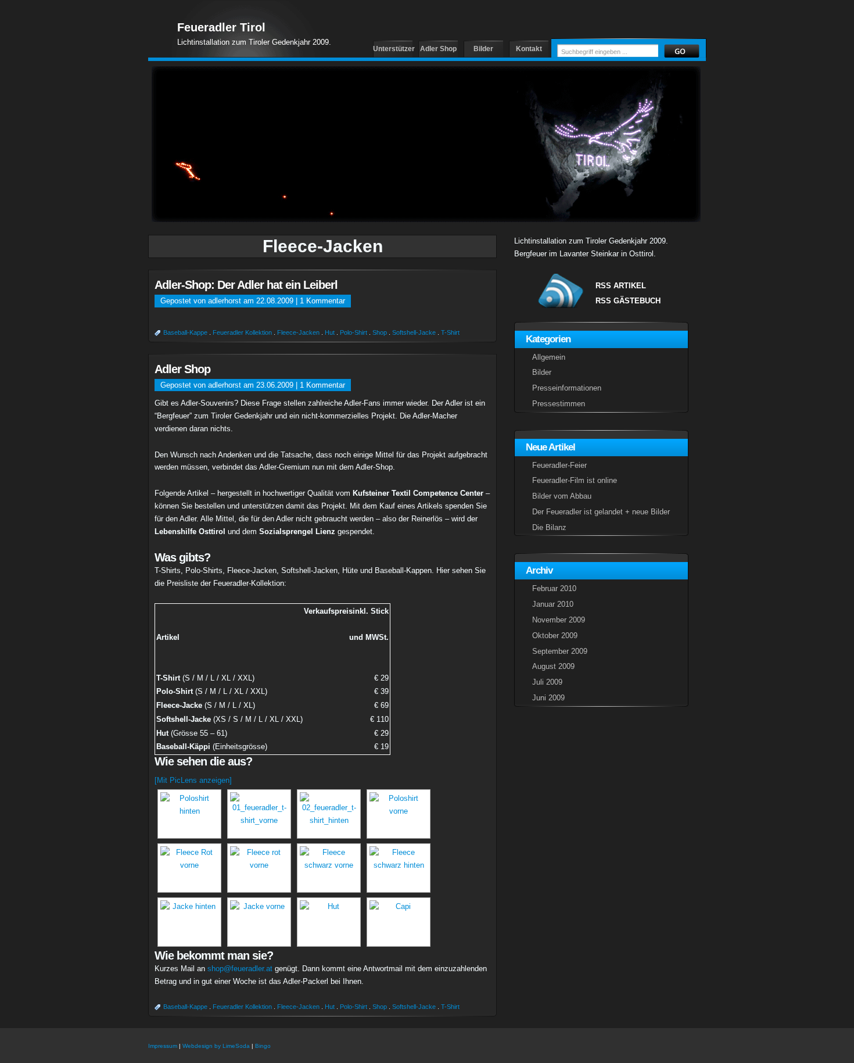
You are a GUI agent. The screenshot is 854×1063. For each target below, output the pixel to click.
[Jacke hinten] (188, 922)
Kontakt (529, 49)
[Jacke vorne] (257, 922)
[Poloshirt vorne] (397, 814)
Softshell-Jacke (414, 332)
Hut (330, 332)
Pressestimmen (558, 403)
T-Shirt (450, 332)
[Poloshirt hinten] (188, 814)
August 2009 (553, 666)
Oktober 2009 (554, 635)
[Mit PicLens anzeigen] (193, 780)
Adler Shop (438, 49)
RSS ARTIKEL (620, 285)
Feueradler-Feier (559, 465)
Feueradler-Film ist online (574, 480)
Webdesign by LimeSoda (216, 1046)
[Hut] (327, 922)
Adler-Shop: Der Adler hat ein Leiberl (246, 284)
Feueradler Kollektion (242, 332)
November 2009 (558, 619)
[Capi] (397, 922)
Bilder (483, 49)
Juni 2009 (548, 697)
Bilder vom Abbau (561, 496)
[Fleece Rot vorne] (188, 868)
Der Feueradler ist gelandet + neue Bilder (601, 511)
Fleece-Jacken (298, 332)
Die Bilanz (549, 527)
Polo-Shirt (353, 332)
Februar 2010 (554, 588)
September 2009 (559, 651)
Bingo (263, 1046)
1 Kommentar (322, 300)
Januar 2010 (552, 604)
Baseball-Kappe (185, 332)
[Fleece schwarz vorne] (327, 868)
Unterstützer (392, 49)
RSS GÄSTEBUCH (628, 300)
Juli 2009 (547, 682)
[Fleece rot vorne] (257, 868)
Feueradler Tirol (221, 27)
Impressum (162, 1046)
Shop (379, 332)
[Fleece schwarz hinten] (397, 868)
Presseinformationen (566, 388)
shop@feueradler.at (239, 968)
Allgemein (548, 357)
